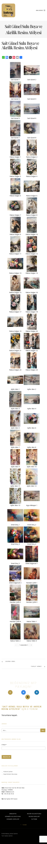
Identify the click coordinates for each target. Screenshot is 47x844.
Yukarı (24, 824)
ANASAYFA (12, 813)
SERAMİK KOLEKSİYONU (13, 816)
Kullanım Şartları (8, 771)
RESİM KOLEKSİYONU (34, 813)
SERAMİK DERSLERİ (13, 819)
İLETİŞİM (34, 819)
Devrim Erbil (10, 661)
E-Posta (4, 744)
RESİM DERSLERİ (34, 816)
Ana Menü (40, 10)
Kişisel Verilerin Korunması (10, 774)
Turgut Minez (36, 666)
